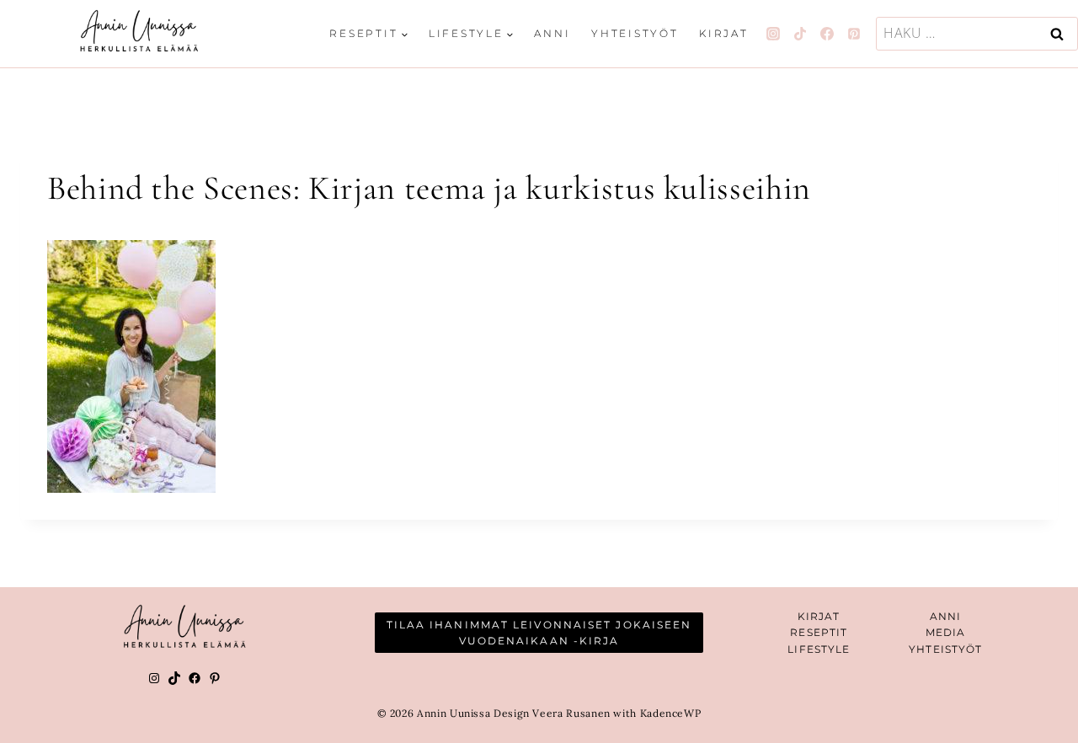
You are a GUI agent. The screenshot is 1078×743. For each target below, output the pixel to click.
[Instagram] (773, 33)
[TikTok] (800, 33)
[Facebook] (827, 33)
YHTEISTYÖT (945, 649)
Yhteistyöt (635, 33)
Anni (552, 33)
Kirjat (724, 33)
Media (946, 632)
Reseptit (818, 632)
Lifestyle (818, 649)
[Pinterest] (854, 33)
